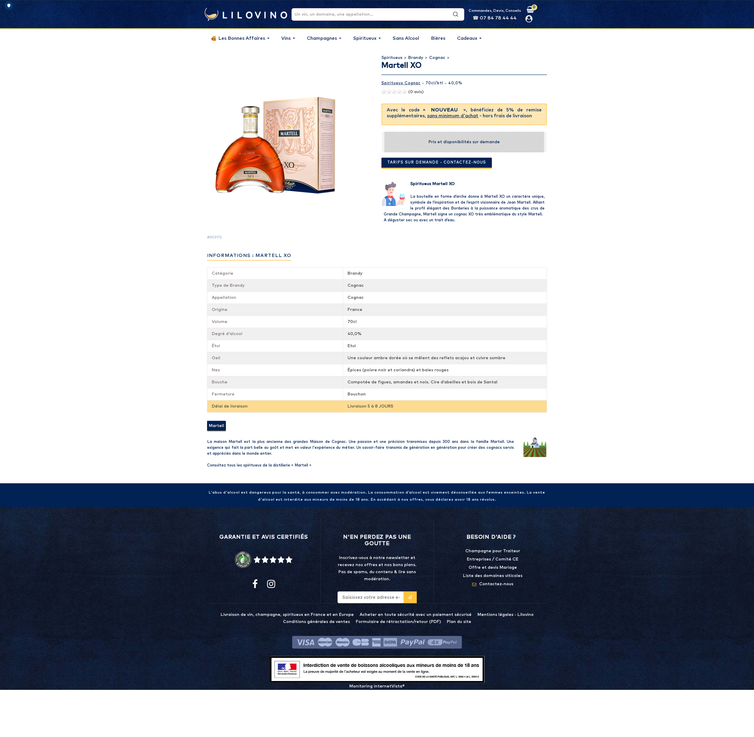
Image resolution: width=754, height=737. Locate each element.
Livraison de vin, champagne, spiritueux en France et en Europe (287, 615)
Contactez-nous (496, 584)
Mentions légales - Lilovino (505, 615)
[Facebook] (255, 584)
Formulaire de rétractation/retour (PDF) (398, 622)
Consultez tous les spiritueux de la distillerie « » (259, 465)
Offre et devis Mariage (493, 567)
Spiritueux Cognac (401, 83)
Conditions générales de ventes (316, 622)
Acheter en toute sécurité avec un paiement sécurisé (416, 615)
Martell (216, 426)
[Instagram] (271, 584)
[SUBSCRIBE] (410, 597)
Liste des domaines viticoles (492, 576)
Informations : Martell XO (249, 255)
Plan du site (459, 622)
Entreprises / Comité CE (492, 559)
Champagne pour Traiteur (492, 551)
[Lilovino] (246, 14)
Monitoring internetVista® (377, 686)
